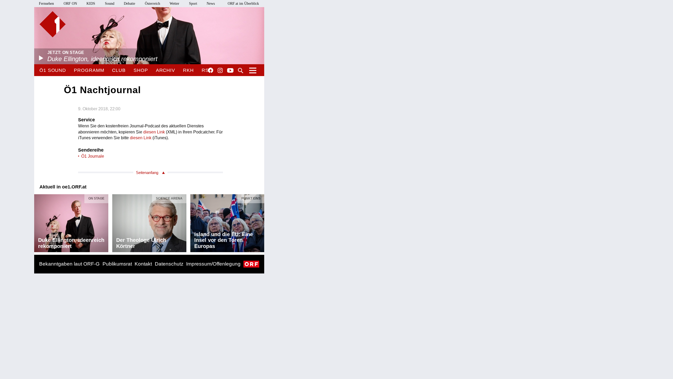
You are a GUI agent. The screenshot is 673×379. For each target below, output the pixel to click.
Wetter (174, 4)
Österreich (152, 4)
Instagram (220, 70)
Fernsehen (46, 4)
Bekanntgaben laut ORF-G (69, 264)
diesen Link (154, 132)
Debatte (129, 4)
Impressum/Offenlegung (213, 264)
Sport (193, 4)
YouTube (230, 70)
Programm (89, 70)
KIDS (90, 4)
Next (260, 222)
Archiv (165, 70)
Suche (240, 70)
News (211, 4)
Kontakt (143, 264)
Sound (109, 4)
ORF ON (70, 4)
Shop (141, 70)
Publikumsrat (117, 264)
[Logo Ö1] (52, 24)
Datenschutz (169, 264)
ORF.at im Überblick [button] (243, 4)
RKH (188, 70)
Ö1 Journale (92, 156)
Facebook (210, 70)
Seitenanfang (147, 172)
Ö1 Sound (52, 70)
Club (119, 70)
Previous (38, 222)
